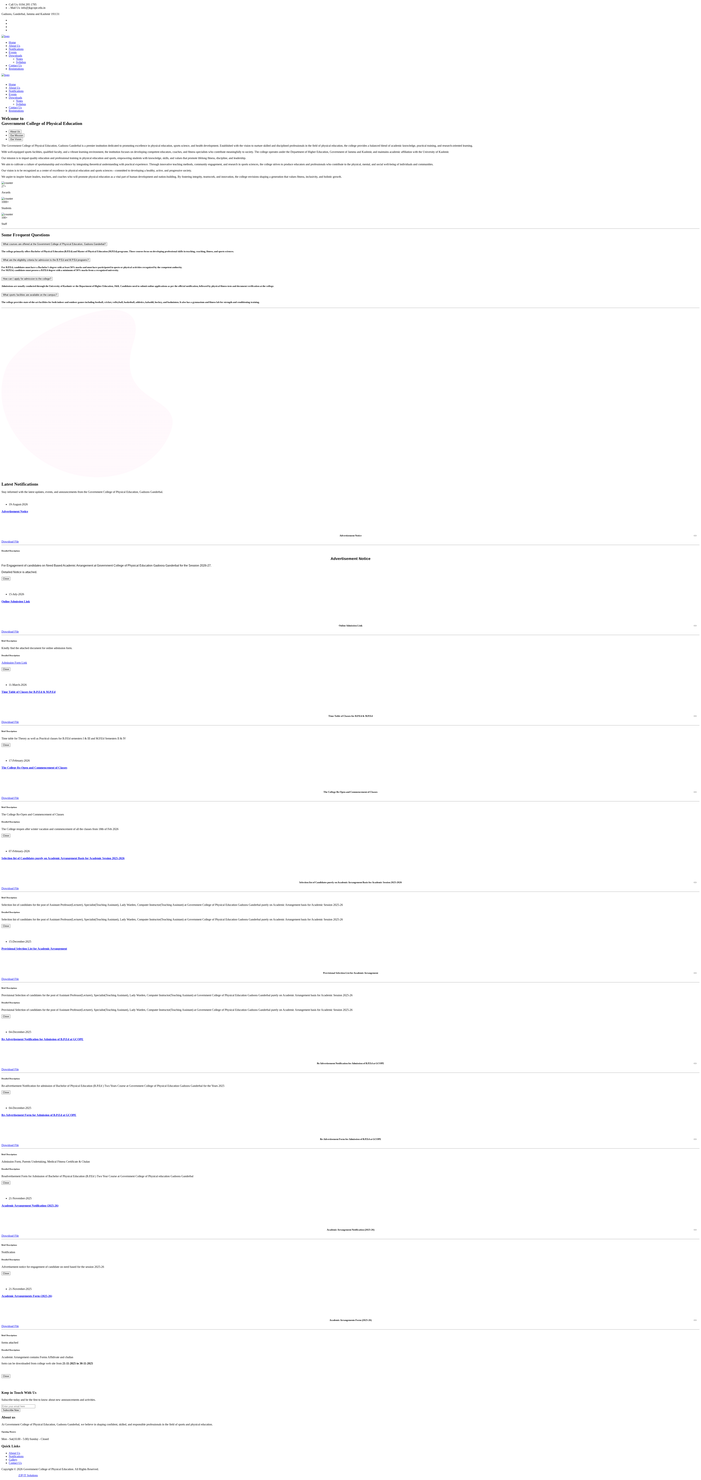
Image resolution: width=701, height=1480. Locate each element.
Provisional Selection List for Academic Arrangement (34, 948)
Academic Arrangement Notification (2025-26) (29, 1205)
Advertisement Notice (14, 511)
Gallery (13, 1459)
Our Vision (15, 139)
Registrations (16, 68)
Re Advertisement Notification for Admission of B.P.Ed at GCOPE (42, 1039)
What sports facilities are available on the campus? (30, 294)
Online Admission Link (15, 601)
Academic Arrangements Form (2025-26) (26, 1296)
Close (6, 578)
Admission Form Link (14, 662)
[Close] (695, 535)
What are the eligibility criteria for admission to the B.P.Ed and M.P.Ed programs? (46, 260)
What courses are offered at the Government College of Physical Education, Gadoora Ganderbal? (54, 244)
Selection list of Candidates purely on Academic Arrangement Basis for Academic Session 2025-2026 (63, 858)
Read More (7, 518)
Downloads (15, 55)
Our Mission (16, 135)
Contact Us (15, 65)
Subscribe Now (11, 1410)
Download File (10, 541)
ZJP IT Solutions (28, 1475)
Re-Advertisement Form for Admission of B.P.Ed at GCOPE (38, 1115)
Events (13, 52)
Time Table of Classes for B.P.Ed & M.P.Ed (28, 691)
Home (12, 42)
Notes (19, 58)
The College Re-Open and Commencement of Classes (34, 767)
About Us (14, 45)
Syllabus (21, 62)
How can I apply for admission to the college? (27, 278)
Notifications (16, 49)
